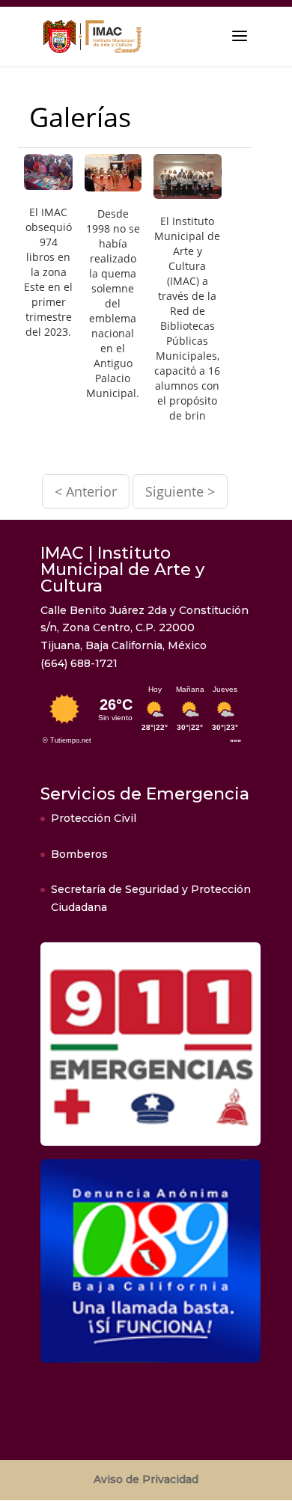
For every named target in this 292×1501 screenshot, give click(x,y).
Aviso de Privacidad (146, 1479)
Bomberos (79, 854)
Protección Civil (93, 818)
